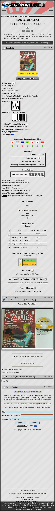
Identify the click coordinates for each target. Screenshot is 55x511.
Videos (18, 497)
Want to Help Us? (25, 501)
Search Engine (45, 43)
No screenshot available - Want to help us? (27, 357)
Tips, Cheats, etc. (32, 43)
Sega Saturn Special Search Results (17, 407)
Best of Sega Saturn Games (40, 407)
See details (27, 509)
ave (24, 260)
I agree (38, 509)
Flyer (33, 300)
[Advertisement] (27, 458)
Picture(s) (6, 300)
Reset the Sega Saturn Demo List (39, 404)
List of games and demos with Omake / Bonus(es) (24, 196)
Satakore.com (36, 430)
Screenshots (14, 300)
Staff (17, 501)
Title (3, 412)
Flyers (23, 497)
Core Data (8, 43)
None (25, 127)
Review (28, 300)
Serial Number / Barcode (11, 415)
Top (45, 47)
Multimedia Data (19, 43)
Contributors (35, 501)
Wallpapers (30, 497)
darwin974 (26, 264)
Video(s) (22, 300)
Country (5, 419)
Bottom (50, 47)
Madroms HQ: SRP (27, 499)
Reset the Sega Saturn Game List (15, 404)
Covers (37, 497)
